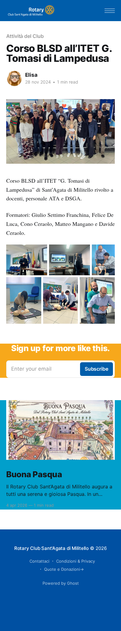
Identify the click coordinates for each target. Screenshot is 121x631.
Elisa (31, 75)
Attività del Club (25, 36)
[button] (110, 11)
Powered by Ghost (61, 583)
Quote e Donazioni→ (64, 569)
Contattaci (39, 561)
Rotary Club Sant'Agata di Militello (51, 548)
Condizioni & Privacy (75, 561)
